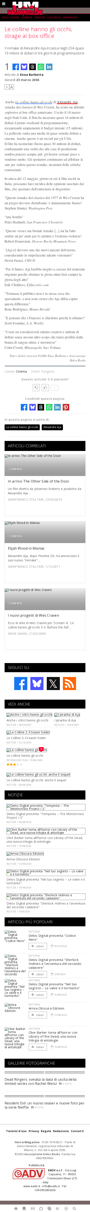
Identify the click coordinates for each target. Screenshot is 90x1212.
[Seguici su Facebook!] (20, 683)
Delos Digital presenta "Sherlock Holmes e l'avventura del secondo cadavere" (46, 905)
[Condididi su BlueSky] (24, 67)
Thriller (39, 17)
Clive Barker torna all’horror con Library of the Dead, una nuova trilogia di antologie (45, 840)
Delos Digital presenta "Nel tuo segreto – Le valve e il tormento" (46, 881)
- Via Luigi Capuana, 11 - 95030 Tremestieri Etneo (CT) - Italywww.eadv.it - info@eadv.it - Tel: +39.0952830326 (50, 1180)
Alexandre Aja (67, 102)
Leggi (40, 946)
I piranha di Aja (65, 720)
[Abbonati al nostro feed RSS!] (69, 683)
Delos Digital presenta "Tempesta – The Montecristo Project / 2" (45, 816)
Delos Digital (11, 17)
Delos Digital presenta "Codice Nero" (52, 937)
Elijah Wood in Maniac (26, 548)
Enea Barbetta (31, 75)
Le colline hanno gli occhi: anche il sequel (36, 780)
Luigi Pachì (54, 17)
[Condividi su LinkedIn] (49, 67)
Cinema (21, 371)
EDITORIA (34, 931)
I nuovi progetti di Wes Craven (33, 615)
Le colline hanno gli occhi (33, 102)
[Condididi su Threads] (32, 67)
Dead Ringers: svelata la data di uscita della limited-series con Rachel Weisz (41, 1081)
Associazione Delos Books (42, 1154)
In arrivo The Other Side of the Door (38, 481)
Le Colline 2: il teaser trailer (26, 738)
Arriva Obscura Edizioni (23, 859)
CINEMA (15, 469)
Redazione (61, 1131)
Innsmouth (70, 17)
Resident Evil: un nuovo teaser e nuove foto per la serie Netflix (45, 1105)
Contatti (77, 1131)
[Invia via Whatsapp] (41, 67)
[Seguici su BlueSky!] (36, 683)
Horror (27, 17)
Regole (46, 1131)
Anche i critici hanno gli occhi (27, 720)
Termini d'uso (16, 1131)
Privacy (34, 1131)
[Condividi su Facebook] (15, 67)
